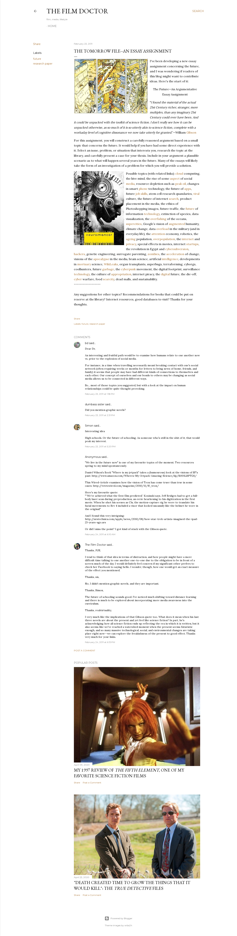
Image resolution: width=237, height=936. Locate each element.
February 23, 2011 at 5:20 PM (100, 446)
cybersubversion (176, 249)
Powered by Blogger (121, 918)
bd (86, 343)
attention (158, 234)
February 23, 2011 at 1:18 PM (99, 394)
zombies (153, 254)
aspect (175, 178)
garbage (108, 269)
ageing (131, 239)
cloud (179, 173)
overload (162, 229)
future (37, 58)
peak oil (180, 184)
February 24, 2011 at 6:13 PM (100, 642)
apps (187, 189)
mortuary (84, 264)
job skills (141, 194)
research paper (42, 63)
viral (196, 194)
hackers (79, 254)
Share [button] (37, 44)
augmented (177, 224)
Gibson (191, 132)
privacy (131, 244)
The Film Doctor (77, 11)
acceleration (175, 254)
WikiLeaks (111, 264)
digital (165, 274)
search (173, 199)
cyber (78, 279)
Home (52, 26)
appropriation (121, 274)
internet (188, 239)
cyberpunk (128, 269)
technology (152, 214)
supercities (134, 224)
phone (143, 189)
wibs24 (128, 925)
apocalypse (101, 259)
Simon (89, 425)
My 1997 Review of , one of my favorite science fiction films (129, 773)
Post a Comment (84, 650)
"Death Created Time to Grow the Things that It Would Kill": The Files (132, 885)
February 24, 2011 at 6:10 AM (100, 534)
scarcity (108, 279)
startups (192, 244)
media (130, 184)
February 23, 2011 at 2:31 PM (100, 415)
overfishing (158, 219)
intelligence (170, 259)
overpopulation (164, 239)
